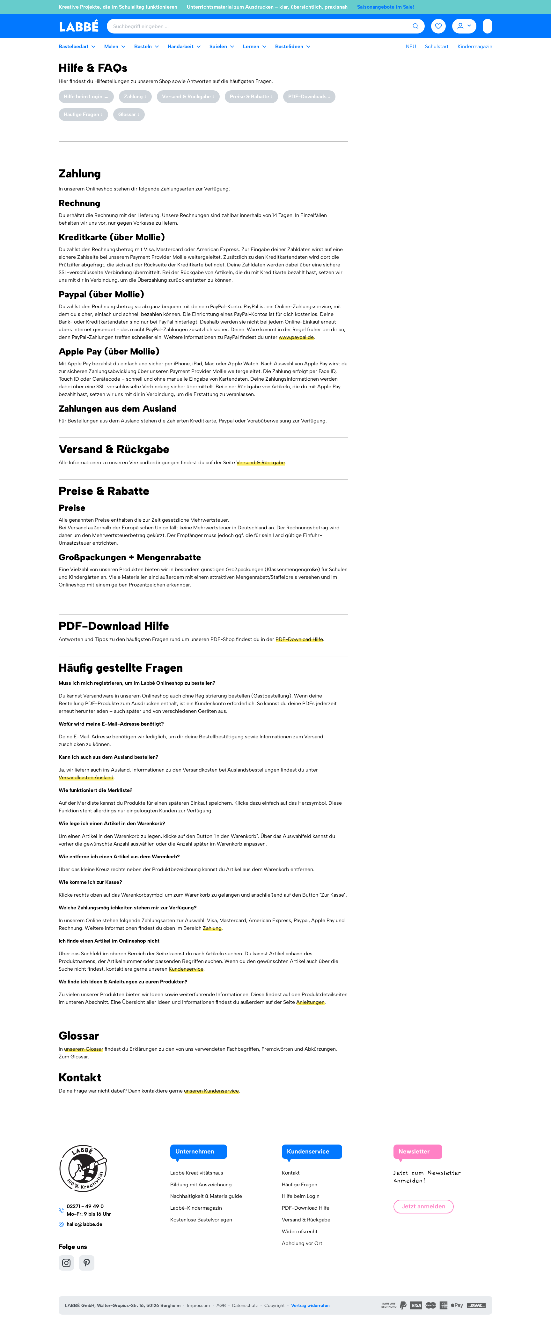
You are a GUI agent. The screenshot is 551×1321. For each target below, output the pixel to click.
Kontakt (291, 1173)
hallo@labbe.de (84, 1224)
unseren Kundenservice (211, 1091)
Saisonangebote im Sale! (385, 7)
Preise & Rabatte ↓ (251, 96)
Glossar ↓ (129, 114)
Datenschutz (245, 1305)
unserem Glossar (83, 1049)
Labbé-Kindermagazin (196, 1208)
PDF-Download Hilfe (299, 639)
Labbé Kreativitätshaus (196, 1173)
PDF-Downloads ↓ (309, 96)
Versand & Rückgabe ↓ (188, 96)
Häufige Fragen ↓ (83, 114)
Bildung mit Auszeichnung (201, 1185)
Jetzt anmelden (423, 1206)
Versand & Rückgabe (260, 462)
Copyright (274, 1305)
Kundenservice (186, 969)
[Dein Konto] (464, 26)
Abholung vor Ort (302, 1243)
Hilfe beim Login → (86, 96)
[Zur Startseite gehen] (78, 26)
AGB (221, 1305)
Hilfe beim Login (301, 1196)
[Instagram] (66, 1263)
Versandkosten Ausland (86, 777)
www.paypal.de (296, 337)
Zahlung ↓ (135, 96)
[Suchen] (415, 26)
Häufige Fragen (299, 1185)
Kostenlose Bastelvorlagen (201, 1220)
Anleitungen (310, 1002)
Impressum (198, 1305)
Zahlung (212, 928)
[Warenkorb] (487, 26)
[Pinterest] (86, 1263)
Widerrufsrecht (300, 1231)
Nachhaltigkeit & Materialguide (206, 1196)
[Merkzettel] (438, 26)
